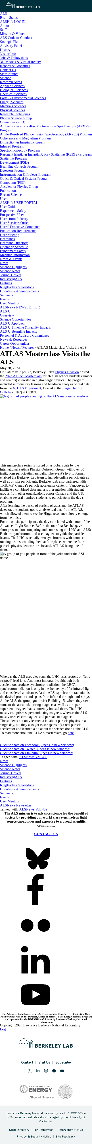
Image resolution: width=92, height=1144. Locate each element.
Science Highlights (13, 765)
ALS (3, 13)
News (4, 761)
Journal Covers (10, 773)
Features (6, 781)
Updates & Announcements (19, 789)
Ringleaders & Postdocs (17, 785)
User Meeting (9, 801)
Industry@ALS (11, 777)
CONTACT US (46, 834)
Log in (4, 1029)
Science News (10, 769)
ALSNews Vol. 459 (33, 757)
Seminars (6, 793)
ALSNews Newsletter (15, 805)
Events (5, 797)
